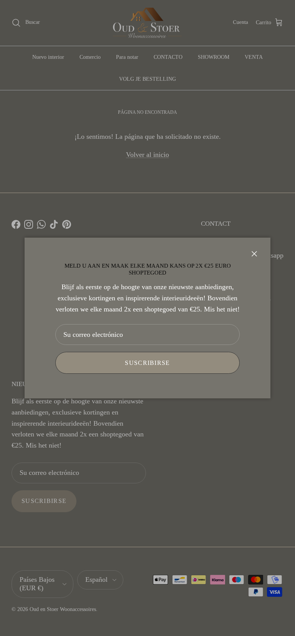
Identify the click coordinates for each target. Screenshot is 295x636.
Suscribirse (147, 363)
